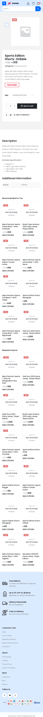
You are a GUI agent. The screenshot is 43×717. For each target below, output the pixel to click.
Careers (5, 660)
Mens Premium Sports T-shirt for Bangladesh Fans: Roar (11, 379)
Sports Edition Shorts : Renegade (32, 296)
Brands (4, 684)
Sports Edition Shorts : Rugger (11, 486)
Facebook (6, 115)
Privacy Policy (7, 664)
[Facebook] (4, 695)
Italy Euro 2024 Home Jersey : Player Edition (31, 332)
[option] (6, 25)
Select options (8, 235)
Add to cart (28, 106)
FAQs (4, 632)
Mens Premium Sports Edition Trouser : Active (11, 262)
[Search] (38, 8)
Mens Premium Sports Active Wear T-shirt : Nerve (32, 262)
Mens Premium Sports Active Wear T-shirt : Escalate (11, 451)
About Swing (6, 657)
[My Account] (28, 3)
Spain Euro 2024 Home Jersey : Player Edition (10, 416)
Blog (3, 681)
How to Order (7, 636)
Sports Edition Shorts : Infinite (32, 522)
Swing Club (6, 677)
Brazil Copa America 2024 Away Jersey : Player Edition (31, 226)
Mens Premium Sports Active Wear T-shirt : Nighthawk (11, 333)
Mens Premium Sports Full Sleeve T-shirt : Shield (11, 297)
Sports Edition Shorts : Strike (32, 450)
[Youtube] (10, 695)
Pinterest (10, 115)
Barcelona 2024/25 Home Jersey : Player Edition (31, 556)
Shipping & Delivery (9, 639)
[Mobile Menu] (4, 3)
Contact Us (6, 647)
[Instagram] (15, 695)
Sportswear (23, 66)
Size (6, 95)
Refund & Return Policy (10, 643)
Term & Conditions (8, 668)
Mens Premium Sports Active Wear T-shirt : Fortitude (11, 226)
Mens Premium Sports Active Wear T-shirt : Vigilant (11, 556)
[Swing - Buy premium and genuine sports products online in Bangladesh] (13, 3)
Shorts (16, 66)
